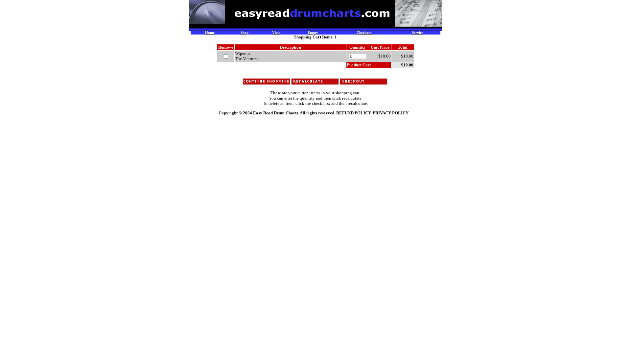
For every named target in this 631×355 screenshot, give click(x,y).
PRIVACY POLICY (391, 112)
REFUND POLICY (353, 112)
